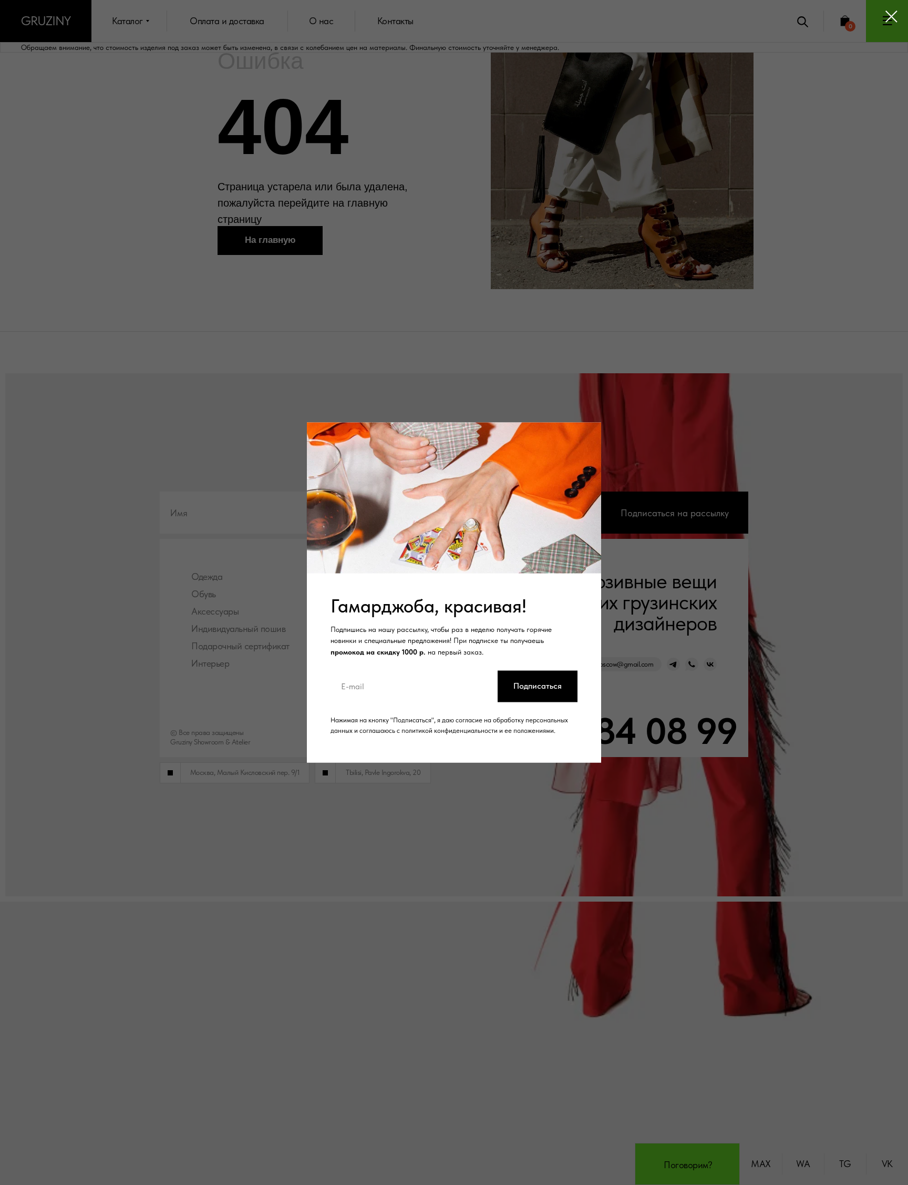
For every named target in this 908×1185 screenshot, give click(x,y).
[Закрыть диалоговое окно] (891, 16)
